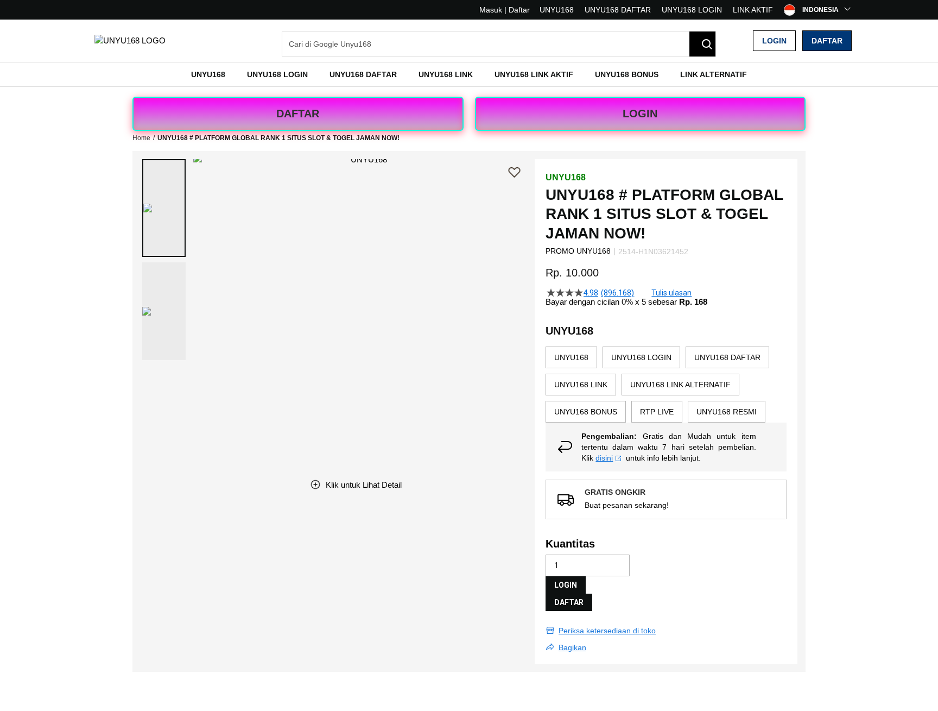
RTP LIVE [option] (657, 411)
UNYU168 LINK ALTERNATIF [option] (680, 384)
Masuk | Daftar (504, 9)
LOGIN (640, 113)
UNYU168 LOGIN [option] (641, 357)
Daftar (827, 40)
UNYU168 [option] (571, 357)
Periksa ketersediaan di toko (607, 630)
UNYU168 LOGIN (692, 9)
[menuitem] (208, 74)
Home (141, 138)
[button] (164, 208)
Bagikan (572, 647)
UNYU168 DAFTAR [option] (727, 357)
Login (774, 40)
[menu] (469, 74)
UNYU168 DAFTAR (618, 9)
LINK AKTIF (753, 9)
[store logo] (130, 40)
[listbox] (666, 385)
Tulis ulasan (671, 293)
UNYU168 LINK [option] (580, 384)
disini (604, 458)
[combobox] (499, 44)
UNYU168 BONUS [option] (585, 411)
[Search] (702, 44)
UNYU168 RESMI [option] (726, 411)
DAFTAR (297, 113)
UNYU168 (557, 9)
